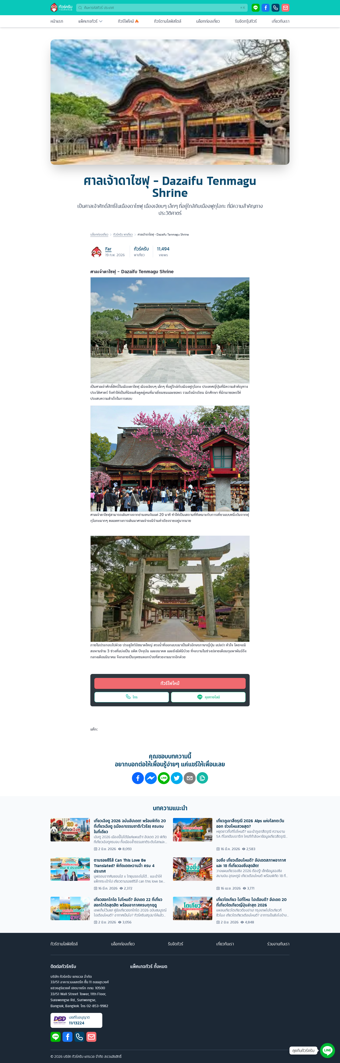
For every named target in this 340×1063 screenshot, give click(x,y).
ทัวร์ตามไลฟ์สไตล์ (167, 21)
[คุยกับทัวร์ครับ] (327, 1050)
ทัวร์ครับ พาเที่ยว (123, 235)
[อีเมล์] (285, 8)
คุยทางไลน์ (212, 697)
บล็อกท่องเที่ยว (208, 21)
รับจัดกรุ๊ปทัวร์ (246, 21)
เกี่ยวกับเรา (280, 21)
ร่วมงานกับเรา (278, 944)
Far (108, 248)
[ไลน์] (256, 8)
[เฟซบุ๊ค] (266, 8)
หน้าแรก (57, 21)
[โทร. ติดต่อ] (276, 8)
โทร (135, 697)
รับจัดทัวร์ (175, 944)
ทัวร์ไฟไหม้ (126, 21)
